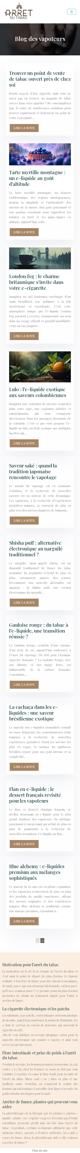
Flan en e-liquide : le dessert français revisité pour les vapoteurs (35, 795)
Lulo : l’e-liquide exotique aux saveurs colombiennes (37, 392)
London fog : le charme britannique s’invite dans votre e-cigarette (36, 282)
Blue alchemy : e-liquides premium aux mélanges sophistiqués (36, 872)
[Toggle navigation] (71, 12)
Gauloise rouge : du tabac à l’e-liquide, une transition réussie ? (38, 630)
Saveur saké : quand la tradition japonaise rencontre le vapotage (33, 471)
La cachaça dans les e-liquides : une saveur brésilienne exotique (33, 713)
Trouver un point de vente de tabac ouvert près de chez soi (40, 79)
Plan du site (40, 1150)
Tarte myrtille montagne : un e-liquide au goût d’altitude (37, 178)
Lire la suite (24, 128)
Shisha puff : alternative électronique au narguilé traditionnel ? (36, 548)
